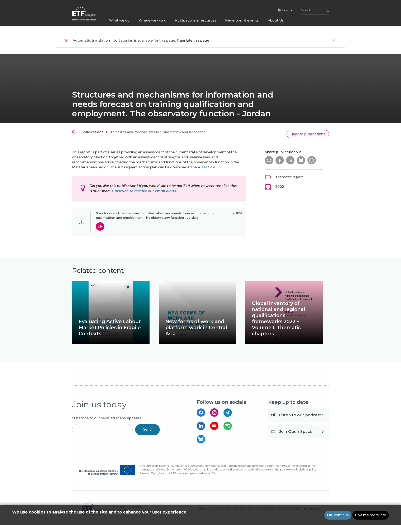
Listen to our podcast (300, 415)
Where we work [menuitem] (152, 20)
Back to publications (307, 134)
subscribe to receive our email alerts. (144, 191)
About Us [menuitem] (275, 20)
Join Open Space (295, 431)
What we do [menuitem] (119, 20)
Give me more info (370, 515)
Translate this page (192, 40)
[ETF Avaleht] (88, 16)
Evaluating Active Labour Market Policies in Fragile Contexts (110, 328)
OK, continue (338, 515)
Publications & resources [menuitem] (195, 20)
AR (212, 167)
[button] (269, 160)
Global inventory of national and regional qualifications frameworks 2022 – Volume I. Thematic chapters (278, 318)
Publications (92, 132)
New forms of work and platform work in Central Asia (196, 328)
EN (204, 167)
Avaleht (75, 132)
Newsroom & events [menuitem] (242, 20)
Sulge (333, 40)
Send (147, 429)
